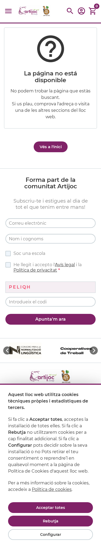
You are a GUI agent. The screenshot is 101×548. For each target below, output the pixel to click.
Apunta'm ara (50, 319)
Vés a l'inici (51, 146)
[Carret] (92, 11)
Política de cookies (52, 489)
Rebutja (50, 521)
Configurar (50, 534)
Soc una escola (29, 253)
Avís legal (65, 264)
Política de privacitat (35, 270)
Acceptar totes (50, 507)
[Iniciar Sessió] (81, 12)
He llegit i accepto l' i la (47, 267)
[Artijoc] (34, 11)
